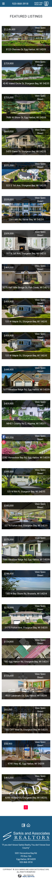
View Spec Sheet (40, 29)
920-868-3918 (20, 3)
